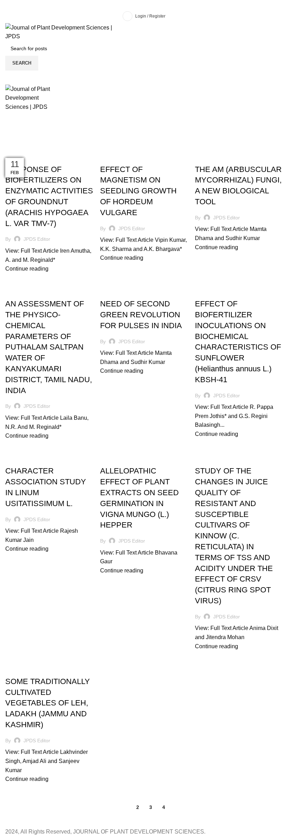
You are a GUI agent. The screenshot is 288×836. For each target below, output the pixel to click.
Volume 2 (59, 156)
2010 (14, 156)
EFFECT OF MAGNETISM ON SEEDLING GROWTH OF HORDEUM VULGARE (138, 191)
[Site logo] (66, 31)
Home (11, 148)
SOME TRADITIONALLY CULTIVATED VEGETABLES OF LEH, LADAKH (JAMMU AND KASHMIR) (47, 703)
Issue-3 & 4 (33, 156)
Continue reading (26, 269)
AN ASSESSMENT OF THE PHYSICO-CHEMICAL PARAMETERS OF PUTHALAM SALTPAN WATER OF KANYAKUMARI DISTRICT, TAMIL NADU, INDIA (48, 346)
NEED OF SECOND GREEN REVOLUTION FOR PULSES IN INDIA (141, 314)
